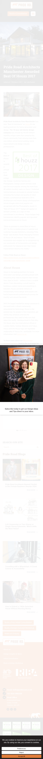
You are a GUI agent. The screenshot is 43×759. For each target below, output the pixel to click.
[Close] (40, 347)
